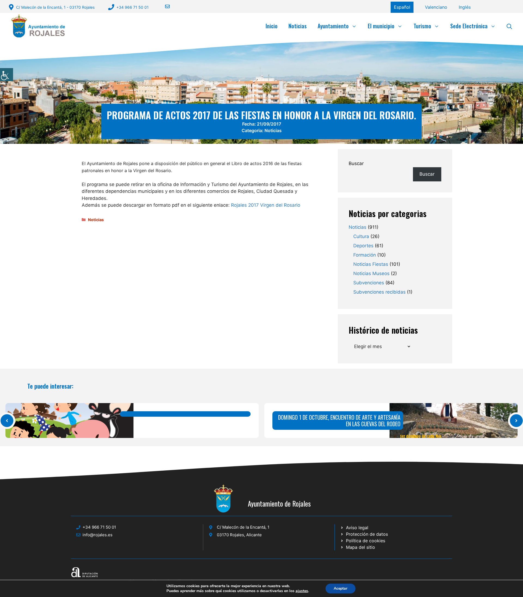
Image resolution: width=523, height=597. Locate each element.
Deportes (363, 245)
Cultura (361, 236)
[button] (509, 26)
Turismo (422, 26)
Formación (364, 255)
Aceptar (340, 588)
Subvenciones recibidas (379, 292)
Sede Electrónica (469, 26)
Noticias (297, 26)
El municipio (381, 26)
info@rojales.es (97, 534)
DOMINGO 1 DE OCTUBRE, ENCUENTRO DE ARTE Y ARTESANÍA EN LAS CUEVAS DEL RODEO (339, 420)
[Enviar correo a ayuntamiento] (164, 6)
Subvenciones (368, 282)
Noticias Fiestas (370, 264)
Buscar (356, 163)
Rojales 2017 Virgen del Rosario (265, 205)
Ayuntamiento (333, 26)
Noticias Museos (371, 273)
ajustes (302, 591)
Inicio (272, 26)
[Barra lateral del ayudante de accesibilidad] (6, 74)
